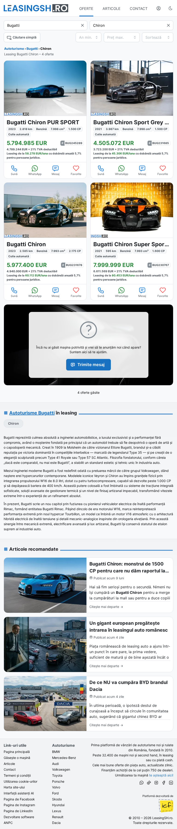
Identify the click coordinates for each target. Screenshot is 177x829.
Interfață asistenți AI (19, 793)
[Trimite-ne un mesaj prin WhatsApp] (141, 783)
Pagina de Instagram (19, 805)
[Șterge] (82, 25)
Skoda (57, 799)
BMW (56, 752)
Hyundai (58, 805)
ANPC (8, 823)
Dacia (56, 823)
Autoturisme (14, 48)
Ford (55, 793)
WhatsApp (34, 174)
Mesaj (55, 174)
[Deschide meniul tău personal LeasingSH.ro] (158, 8)
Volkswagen (61, 769)
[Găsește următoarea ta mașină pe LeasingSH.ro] (36, 8)
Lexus (56, 811)
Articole (9, 764)
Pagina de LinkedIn (18, 811)
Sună (14, 174)
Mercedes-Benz (64, 758)
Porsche (58, 781)
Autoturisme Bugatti (32, 413)
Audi (55, 764)
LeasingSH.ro (162, 818)
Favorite (76, 174)
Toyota (57, 775)
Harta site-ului (14, 787)
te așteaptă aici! (161, 775)
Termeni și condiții (17, 775)
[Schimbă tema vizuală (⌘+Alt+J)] (170, 8)
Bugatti (32, 48)
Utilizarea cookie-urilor (20, 781)
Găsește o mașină (17, 758)
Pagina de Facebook (19, 799)
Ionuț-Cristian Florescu (166, 805)
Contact (10, 769)
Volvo (56, 787)
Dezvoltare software (19, 817)
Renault (57, 817)
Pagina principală (17, 752)
